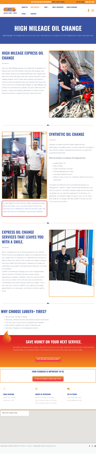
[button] (40, 7)
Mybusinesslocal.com (48, 446)
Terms (29, 446)
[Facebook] (88, 10)
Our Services (35, 7)
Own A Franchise (57, 7)
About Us (25, 7)
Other (24, 14)
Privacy (23, 446)
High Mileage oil (39, 85)
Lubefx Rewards (71, 7)
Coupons (33, 14)
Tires (46, 7)
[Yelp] (92, 446)
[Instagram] (92, 10)
